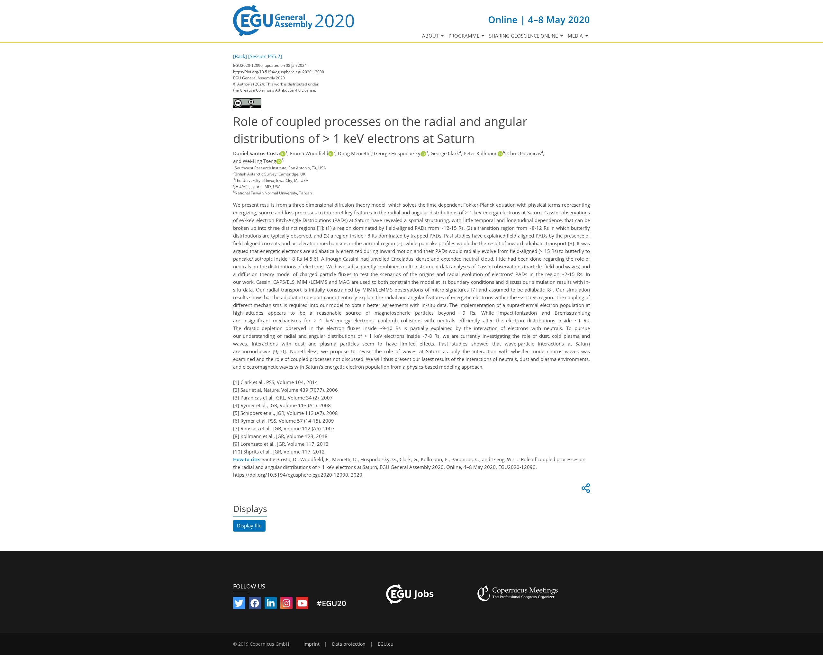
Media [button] (576, 35)
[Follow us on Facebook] (255, 604)
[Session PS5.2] (265, 56)
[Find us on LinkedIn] (271, 604)
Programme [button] (464, 35)
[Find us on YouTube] (302, 604)
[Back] (240, 56)
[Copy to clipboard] (584, 490)
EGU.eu (385, 644)
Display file (249, 525)
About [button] (431, 35)
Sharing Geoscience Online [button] (524, 35)
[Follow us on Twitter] (239, 604)
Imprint (311, 644)
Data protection (349, 644)
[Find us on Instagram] (286, 604)
